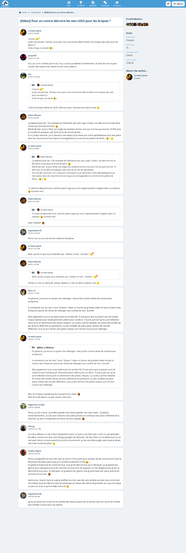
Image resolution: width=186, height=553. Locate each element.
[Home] (5, 4)
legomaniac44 (34, 230)
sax (29, 74)
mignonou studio (36, 404)
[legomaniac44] (23, 232)
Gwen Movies (34, 115)
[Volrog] (23, 428)
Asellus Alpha (34, 451)
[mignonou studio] (23, 406)
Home (24, 12)
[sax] (23, 76)
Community (35, 12)
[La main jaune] (23, 32)
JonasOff (32, 55)
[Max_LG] (23, 292)
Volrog (31, 426)
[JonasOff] (23, 57)
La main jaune (34, 30)
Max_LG (31, 290)
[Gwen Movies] (23, 117)
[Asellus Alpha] (23, 452)
